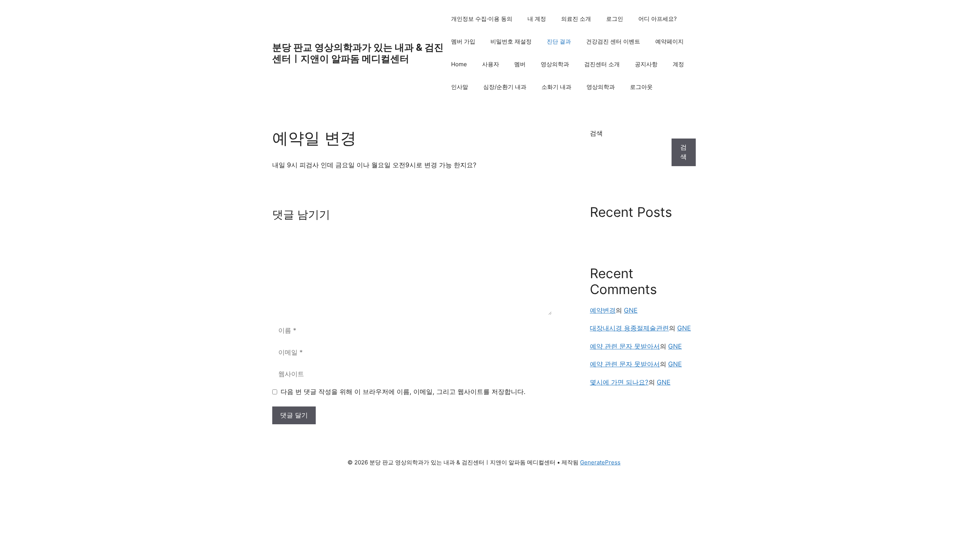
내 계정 (536, 18)
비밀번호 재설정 (511, 41)
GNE (631, 310)
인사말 (459, 86)
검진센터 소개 (602, 64)
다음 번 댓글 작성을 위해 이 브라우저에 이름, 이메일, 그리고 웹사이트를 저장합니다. (403, 392)
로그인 (614, 18)
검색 (596, 133)
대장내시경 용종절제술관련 (629, 328)
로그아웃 (641, 86)
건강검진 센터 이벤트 (613, 41)
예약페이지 (669, 41)
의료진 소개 (576, 18)
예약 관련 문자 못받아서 (625, 346)
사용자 (490, 64)
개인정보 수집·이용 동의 (481, 18)
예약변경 (603, 310)
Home (459, 64)
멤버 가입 (463, 41)
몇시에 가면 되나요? (619, 382)
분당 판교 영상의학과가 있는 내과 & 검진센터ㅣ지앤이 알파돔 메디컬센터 (358, 53)
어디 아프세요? (657, 18)
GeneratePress (600, 462)
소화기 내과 (556, 86)
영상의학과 (555, 64)
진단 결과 (559, 41)
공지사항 (646, 64)
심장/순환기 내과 (504, 86)
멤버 (520, 64)
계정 (678, 64)
